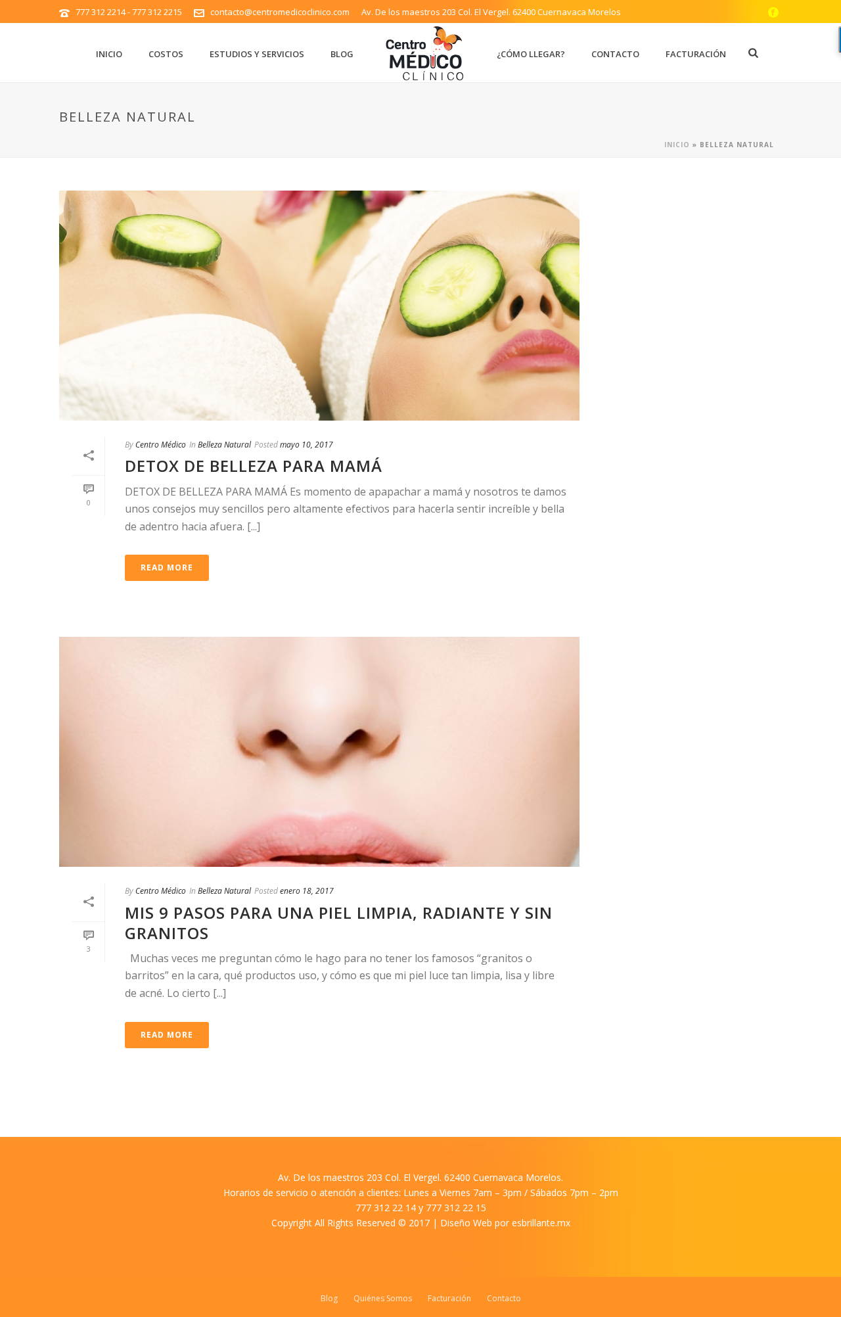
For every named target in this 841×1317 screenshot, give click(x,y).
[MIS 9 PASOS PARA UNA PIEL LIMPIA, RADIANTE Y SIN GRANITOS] (319, 752)
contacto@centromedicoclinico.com (280, 12)
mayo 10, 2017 (306, 444)
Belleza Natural (224, 444)
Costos (165, 54)
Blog (341, 54)
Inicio (109, 54)
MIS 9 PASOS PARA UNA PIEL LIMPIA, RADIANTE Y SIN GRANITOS (339, 923)
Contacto (615, 54)
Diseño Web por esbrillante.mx (505, 1222)
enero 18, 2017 (307, 890)
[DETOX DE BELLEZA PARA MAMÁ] (319, 306)
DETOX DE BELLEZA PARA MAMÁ (253, 465)
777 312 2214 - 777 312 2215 (129, 12)
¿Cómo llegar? (531, 54)
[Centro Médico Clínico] (425, 52)
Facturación (696, 54)
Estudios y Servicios (257, 54)
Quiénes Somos (382, 1298)
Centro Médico (160, 444)
